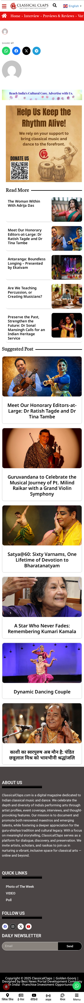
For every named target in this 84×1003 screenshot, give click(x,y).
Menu (77, 999)
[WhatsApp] (6, 51)
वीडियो (34, 999)
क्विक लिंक (7, 999)
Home (15, 16)
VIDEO (10, 893)
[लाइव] (48, 995)
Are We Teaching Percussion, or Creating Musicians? (25, 292)
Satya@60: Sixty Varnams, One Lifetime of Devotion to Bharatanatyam (42, 560)
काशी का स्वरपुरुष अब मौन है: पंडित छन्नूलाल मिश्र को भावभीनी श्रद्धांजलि (42, 755)
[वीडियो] (34, 995)
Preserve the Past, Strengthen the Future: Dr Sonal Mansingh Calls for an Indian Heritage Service (26, 327)
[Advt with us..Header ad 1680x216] (42, 99)
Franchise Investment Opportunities (49, 984)
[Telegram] (36, 51)
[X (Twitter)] (26, 51)
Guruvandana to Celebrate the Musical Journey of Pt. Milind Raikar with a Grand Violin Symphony (42, 485)
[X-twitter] (21, 926)
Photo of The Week (20, 887)
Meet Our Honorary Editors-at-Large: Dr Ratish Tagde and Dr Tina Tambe (25, 236)
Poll (9, 900)
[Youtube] (28, 926)
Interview (31, 16)
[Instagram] (13, 926)
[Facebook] (16, 51)
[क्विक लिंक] (8, 995)
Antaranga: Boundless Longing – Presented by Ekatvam (27, 263)
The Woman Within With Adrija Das (24, 203)
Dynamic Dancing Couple (42, 691)
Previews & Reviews (58, 16)
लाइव (48, 999)
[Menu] (77, 995)
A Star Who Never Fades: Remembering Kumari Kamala (42, 628)
